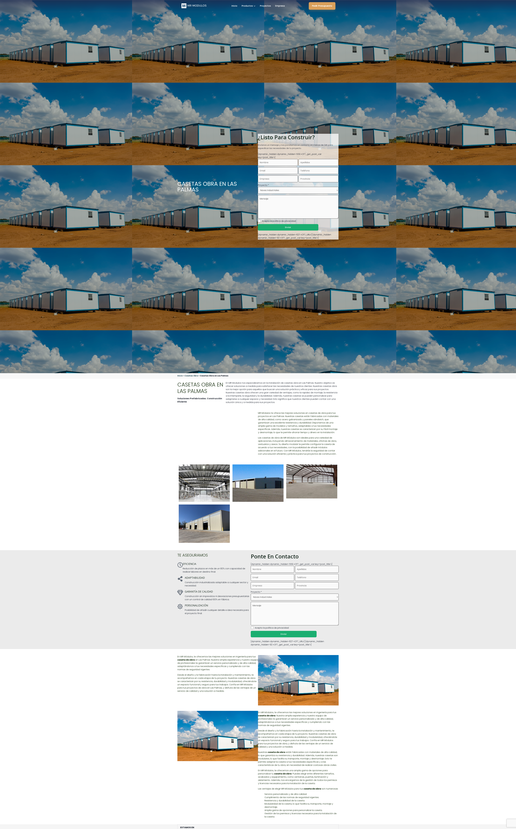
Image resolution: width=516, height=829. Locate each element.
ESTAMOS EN (187, 827)
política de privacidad (284, 221)
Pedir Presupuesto (322, 5)
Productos (247, 5)
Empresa (280, 5)
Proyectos (265, 5)
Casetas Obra (191, 376)
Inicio (234, 5)
